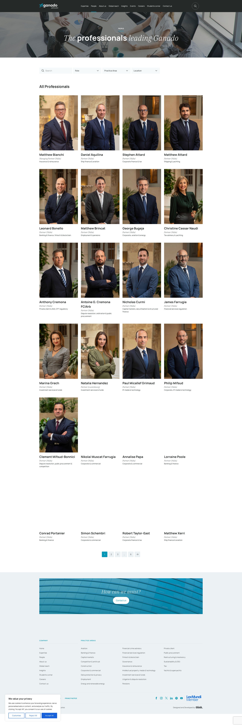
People (93, 6)
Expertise (84, 6)
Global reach (114, 6)
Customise (16, 715)
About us (102, 6)
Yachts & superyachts (172, 670)
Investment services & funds (133, 675)
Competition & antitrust (90, 661)
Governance (127, 661)
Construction (86, 666)
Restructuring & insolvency (174, 657)
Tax (165, 666)
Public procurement (172, 653)
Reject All (33, 715)
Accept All (49, 715)
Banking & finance (88, 653)
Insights (124, 6)
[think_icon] (199, 707)
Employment (86, 679)
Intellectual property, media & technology (138, 670)
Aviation (84, 648)
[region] (32, 708)
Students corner (153, 6)
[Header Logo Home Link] (48, 6)
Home (41, 648)
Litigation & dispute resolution (134, 679)
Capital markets (87, 657)
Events (133, 6)
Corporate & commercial (91, 670)
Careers (141, 6)
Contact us (167, 6)
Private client (169, 648)
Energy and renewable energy (93, 683)
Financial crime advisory (131, 648)
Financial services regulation (133, 653)
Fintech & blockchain (130, 657)
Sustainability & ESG (172, 661)
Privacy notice (71, 698)
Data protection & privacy (91, 675)
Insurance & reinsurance (132, 666)
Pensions (126, 683)
